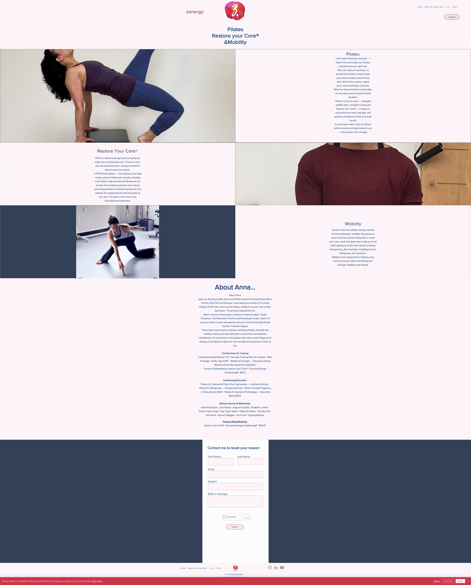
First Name (214, 456)
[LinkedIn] (276, 567)
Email (211, 469)
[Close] (468, 581)
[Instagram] (270, 567)
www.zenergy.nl (236, 574)
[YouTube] (282, 567)
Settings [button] (437, 581)
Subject (212, 481)
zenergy (195, 11)
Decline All (448, 581)
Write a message (217, 494)
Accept (460, 581)
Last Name (243, 456)
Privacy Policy (97, 581)
